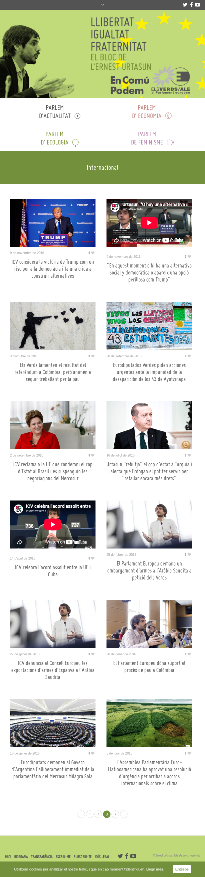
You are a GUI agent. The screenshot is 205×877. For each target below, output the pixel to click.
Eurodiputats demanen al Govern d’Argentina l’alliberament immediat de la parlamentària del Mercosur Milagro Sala (53, 769)
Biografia (21, 856)
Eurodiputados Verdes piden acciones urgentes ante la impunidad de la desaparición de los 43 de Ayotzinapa (149, 372)
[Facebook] (191, 4)
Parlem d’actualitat (55, 112)
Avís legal (102, 856)
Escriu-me (63, 856)
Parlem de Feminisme (147, 138)
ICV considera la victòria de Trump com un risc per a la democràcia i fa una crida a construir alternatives (53, 268)
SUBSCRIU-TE (83, 856)
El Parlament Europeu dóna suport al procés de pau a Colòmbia (149, 667)
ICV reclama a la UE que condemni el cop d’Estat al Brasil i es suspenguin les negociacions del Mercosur (52, 471)
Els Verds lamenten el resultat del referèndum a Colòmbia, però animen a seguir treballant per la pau (52, 372)
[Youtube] (197, 4)
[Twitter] (185, 4)
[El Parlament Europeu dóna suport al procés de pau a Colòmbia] (149, 624)
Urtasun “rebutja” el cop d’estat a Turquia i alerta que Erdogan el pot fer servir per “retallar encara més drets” (149, 471)
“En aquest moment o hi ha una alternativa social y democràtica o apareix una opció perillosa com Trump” (149, 272)
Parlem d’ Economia (147, 112)
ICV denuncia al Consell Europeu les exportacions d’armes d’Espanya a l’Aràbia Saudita (52, 670)
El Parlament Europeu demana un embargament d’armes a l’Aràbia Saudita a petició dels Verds (149, 570)
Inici (8, 856)
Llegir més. (155, 869)
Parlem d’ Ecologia (54, 138)
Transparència (41, 856)
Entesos (182, 869)
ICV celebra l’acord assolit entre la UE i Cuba (53, 571)
